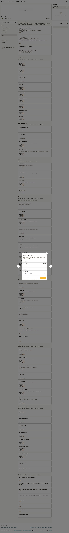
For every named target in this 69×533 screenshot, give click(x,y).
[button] (18, 267)
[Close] (47, 253)
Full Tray (26, 266)
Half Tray (26, 263)
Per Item (26, 261)
